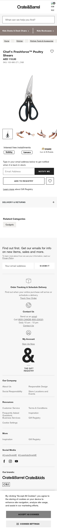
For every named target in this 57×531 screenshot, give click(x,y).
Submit (45, 266)
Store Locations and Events (38, 392)
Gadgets (9, 224)
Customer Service (11, 408)
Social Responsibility (12, 391)
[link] (11, 7)
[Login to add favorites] (52, 53)
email (34, 316)
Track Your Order (28, 298)
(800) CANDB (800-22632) (30, 319)
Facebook (4, 461)
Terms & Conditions (38, 408)
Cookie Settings (9, 422)
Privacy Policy (8, 258)
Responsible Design (38, 386)
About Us (6, 386)
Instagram (10, 461)
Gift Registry (34, 418)
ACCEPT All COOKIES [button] (28, 514)
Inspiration (34, 413)
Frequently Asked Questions (10, 414)
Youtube (16, 461)
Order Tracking (18, 287)
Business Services (11, 418)
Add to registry (23, 181)
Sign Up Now (28, 344)
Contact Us (28, 311)
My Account (28, 339)
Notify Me (44, 171)
